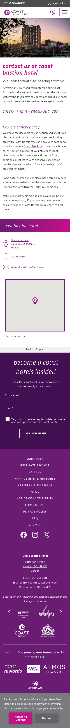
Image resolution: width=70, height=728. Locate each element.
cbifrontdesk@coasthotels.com (28, 267)
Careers (35, 472)
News (35, 492)
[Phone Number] (53, 12)
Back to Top (33, 350)
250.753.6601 (18, 256)
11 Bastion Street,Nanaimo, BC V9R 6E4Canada (35, 566)
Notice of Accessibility (35, 498)
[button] (35, 301)
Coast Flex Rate (33, 146)
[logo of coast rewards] (14, 3)
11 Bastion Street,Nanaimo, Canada (23, 244)
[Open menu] (64, 12)
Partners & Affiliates (35, 485)
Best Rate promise (34, 465)
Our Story (35, 459)
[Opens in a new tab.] (48, 630)
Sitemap (35, 525)
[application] (35, 710)
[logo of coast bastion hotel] (16, 12)
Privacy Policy (35, 511)
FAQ (35, 518)
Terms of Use (35, 505)
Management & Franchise (35, 479)
